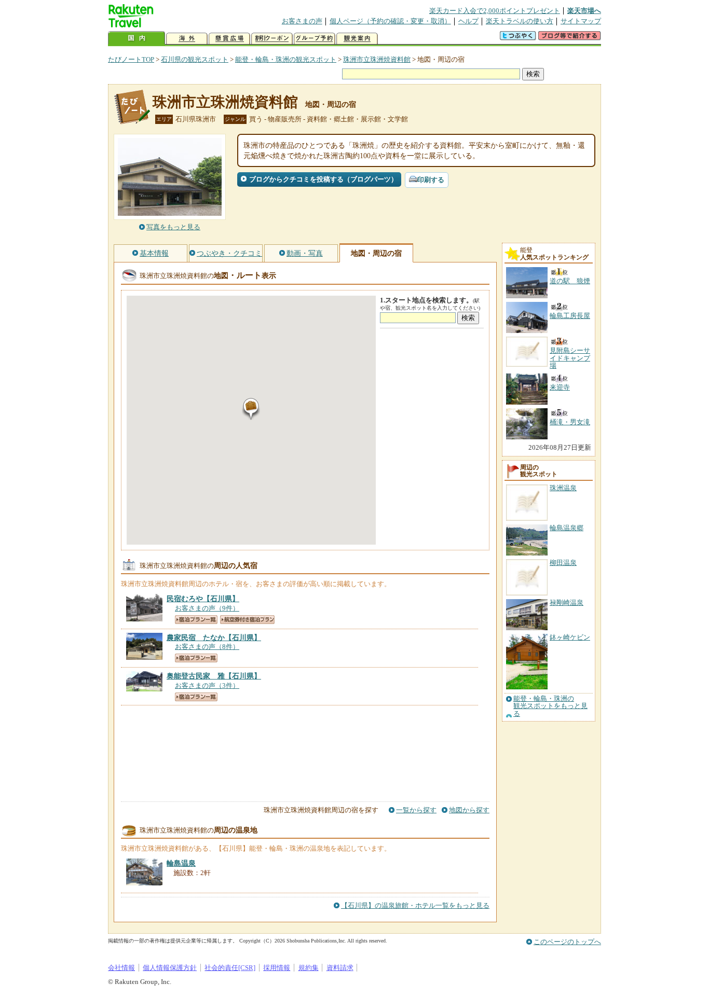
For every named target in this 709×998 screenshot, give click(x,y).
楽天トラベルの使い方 (519, 21)
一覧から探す (416, 810)
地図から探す (469, 810)
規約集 (308, 968)
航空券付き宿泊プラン (247, 619)
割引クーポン (272, 38)
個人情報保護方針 (170, 968)
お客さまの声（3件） (207, 685)
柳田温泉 (563, 562)
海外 (187, 38)
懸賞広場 (229, 38)
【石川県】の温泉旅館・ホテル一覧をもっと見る (415, 905)
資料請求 (339, 968)
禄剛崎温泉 (566, 602)
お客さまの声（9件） (207, 608)
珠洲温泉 (563, 488)
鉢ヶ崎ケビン (570, 637)
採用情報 (276, 968)
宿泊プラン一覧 (196, 619)
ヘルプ (468, 21)
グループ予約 (314, 38)
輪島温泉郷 (566, 528)
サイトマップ (581, 21)
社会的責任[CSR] (229, 968)
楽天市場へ (584, 11)
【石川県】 (203, 598)
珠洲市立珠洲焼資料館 (377, 59)
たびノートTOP (131, 59)
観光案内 (357, 38)
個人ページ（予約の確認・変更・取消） (390, 21)
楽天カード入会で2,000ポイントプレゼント (494, 11)
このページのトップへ (567, 942)
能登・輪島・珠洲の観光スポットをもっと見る (550, 706)
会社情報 (121, 968)
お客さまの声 (302, 21)
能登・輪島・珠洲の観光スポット (285, 59)
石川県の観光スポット (194, 59)
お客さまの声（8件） (207, 646)
